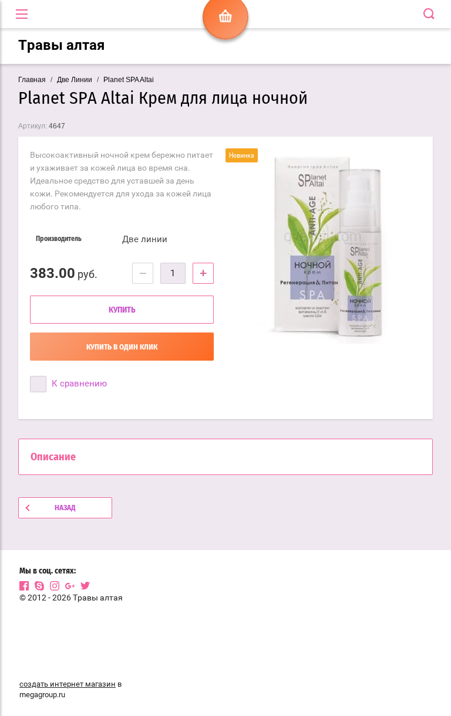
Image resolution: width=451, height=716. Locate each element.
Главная (32, 80)
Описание (53, 457)
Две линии (144, 239)
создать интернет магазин (67, 684)
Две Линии (74, 80)
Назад (65, 508)
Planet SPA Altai (128, 80)
